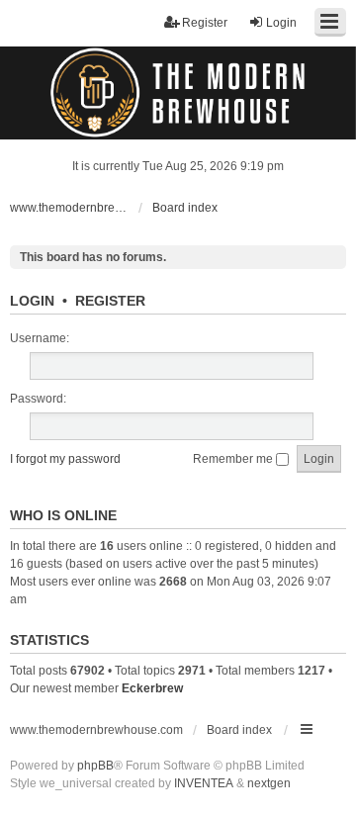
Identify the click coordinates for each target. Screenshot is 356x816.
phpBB (95, 765)
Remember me (234, 459)
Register (110, 301)
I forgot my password (65, 459)
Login (32, 301)
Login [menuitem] (281, 23)
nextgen (269, 783)
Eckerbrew (152, 688)
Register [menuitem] (204, 23)
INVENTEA (203, 783)
